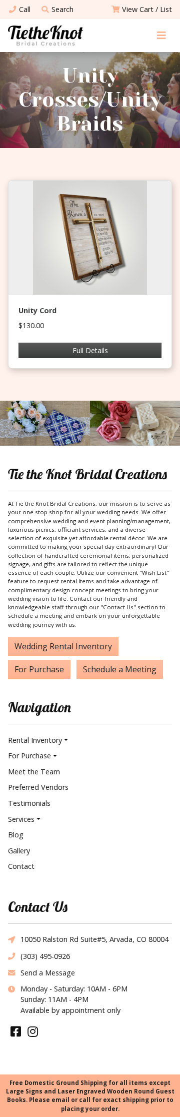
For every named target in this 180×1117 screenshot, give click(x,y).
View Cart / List (147, 9)
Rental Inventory (35, 740)
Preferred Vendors (38, 787)
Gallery (19, 850)
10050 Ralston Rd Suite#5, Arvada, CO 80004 (94, 939)
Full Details (90, 350)
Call (24, 9)
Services (21, 819)
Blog (16, 834)
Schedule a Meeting (119, 669)
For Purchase (39, 669)
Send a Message (47, 972)
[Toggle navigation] (161, 35)
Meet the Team (34, 771)
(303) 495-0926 (45, 956)
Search (63, 9)
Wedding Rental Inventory (63, 646)
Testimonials (29, 803)
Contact (21, 866)
